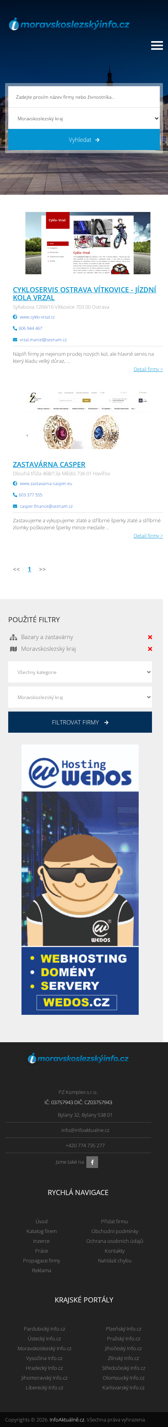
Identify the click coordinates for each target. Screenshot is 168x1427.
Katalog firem (42, 1231)
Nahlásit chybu (115, 1260)
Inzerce (41, 1240)
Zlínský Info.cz (123, 1358)
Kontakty (115, 1250)
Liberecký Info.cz (44, 1387)
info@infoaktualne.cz (85, 1130)
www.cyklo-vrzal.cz (37, 317)
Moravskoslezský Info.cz (44, 1348)
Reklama (41, 1270)
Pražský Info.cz (123, 1338)
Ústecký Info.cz (44, 1338)
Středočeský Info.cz (123, 1367)
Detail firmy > (148, 369)
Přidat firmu (114, 1221)
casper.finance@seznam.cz (46, 506)
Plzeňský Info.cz (123, 1328)
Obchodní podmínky (114, 1231)
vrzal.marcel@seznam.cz (43, 339)
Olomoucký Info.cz (124, 1377)
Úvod (42, 1221)
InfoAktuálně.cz (67, 1419)
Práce (41, 1250)
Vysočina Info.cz (44, 1358)
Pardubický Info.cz (44, 1328)
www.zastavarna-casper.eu (46, 483)
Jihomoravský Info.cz (44, 1377)
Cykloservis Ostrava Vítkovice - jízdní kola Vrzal (84, 293)
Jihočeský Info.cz (123, 1348)
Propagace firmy (41, 1260)
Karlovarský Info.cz (123, 1387)
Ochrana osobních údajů (114, 1240)
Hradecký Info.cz (44, 1367)
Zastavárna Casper (49, 464)
